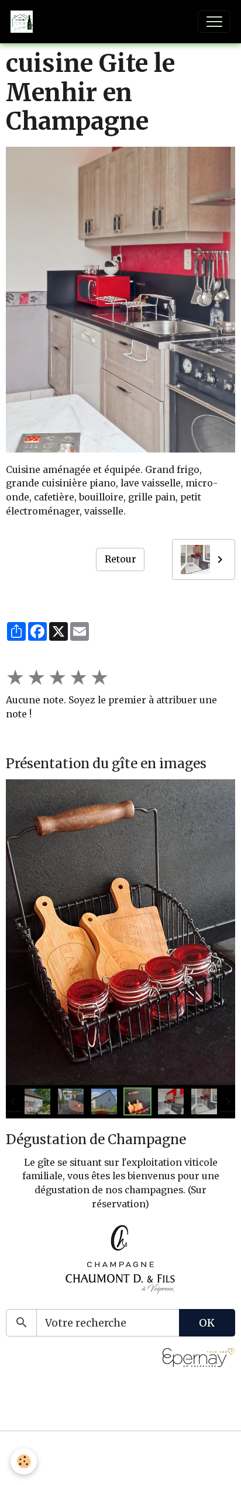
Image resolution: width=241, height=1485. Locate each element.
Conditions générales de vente (120, 1448)
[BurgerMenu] (214, 22)
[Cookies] (24, 1461)
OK (207, 1322)
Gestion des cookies (121, 1467)
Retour (120, 559)
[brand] (24, 22)
